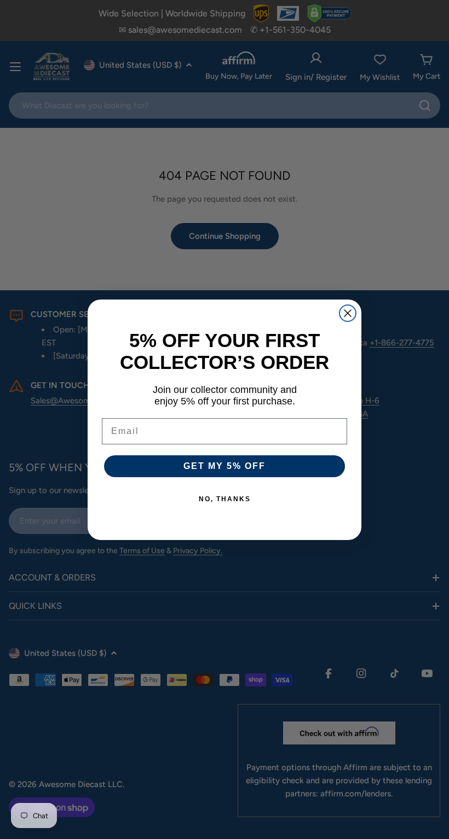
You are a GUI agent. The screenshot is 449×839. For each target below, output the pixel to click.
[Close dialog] (347, 313)
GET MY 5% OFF (224, 466)
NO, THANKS (225, 499)
